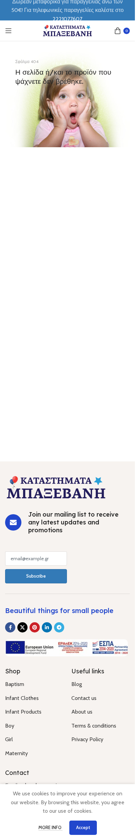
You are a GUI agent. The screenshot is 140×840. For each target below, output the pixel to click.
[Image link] (56, 487)
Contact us (84, 698)
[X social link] (22, 627)
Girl (9, 739)
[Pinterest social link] (35, 627)
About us (81, 711)
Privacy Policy (87, 739)
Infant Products (23, 711)
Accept (83, 827)
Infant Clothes (22, 698)
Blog (76, 684)
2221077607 (67, 19)
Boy (9, 725)
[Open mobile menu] (8, 30)
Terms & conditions (93, 725)
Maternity (16, 753)
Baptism (14, 684)
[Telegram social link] (59, 627)
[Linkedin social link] (47, 627)
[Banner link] (67, 97)
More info (50, 827)
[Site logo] (67, 30)
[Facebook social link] (10, 627)
